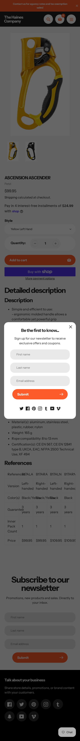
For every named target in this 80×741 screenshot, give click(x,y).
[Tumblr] (46, 408)
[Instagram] (40, 408)
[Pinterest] (34, 408)
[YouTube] (52, 408)
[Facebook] (28, 408)
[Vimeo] (58, 408)
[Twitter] (21, 408)
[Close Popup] (70, 326)
